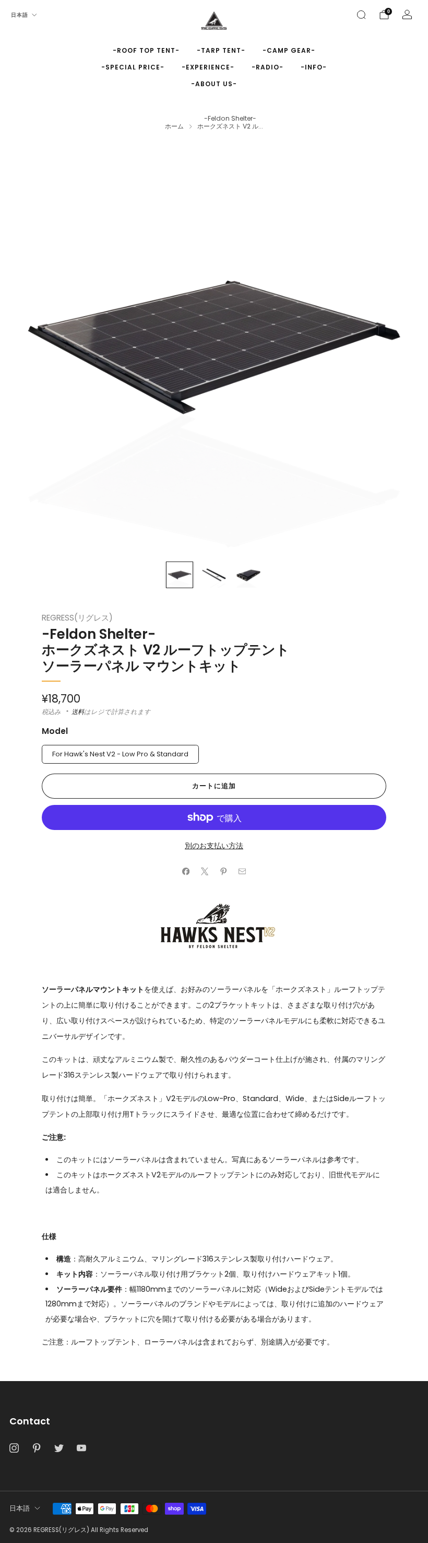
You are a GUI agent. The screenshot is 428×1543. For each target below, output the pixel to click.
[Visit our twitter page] (58, 1448)
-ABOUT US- (214, 83)
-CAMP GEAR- (289, 50)
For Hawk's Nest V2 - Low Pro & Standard (120, 754)
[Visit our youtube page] (81, 1448)
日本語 (19, 14)
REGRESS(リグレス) (77, 617)
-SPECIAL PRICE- (132, 67)
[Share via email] (242, 872)
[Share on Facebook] (186, 872)
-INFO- (314, 67)
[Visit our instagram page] (14, 1448)
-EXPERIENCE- (208, 67)
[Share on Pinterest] (223, 872)
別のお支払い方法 (214, 845)
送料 (78, 711)
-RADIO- (267, 67)
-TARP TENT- (221, 50)
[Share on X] (204, 872)
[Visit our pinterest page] (36, 1448)
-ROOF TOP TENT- (146, 50)
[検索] (361, 14)
